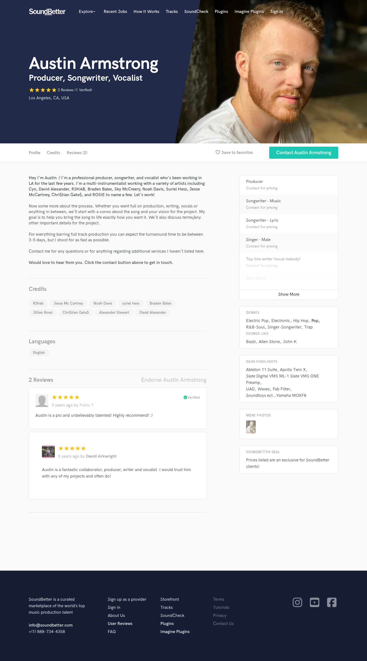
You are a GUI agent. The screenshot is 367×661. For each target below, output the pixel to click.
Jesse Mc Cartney (68, 303)
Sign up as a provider (127, 599)
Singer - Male (258, 239)
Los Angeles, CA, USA (49, 98)
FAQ (112, 631)
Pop (314, 320)
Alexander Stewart (114, 312)
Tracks (172, 11)
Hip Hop (300, 320)
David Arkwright (101, 456)
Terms (218, 599)
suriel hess (130, 303)
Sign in (276, 11)
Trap (308, 327)
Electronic (280, 320)
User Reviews (120, 623)
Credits (53, 152)
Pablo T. (87, 405)
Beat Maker (256, 278)
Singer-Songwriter (284, 327)
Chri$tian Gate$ (76, 312)
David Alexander (152, 312)
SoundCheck (196, 11)
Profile (34, 152)
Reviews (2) (77, 152)
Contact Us (223, 623)
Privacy (219, 615)
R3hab (38, 303)
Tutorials (221, 607)
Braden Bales (160, 303)
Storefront (169, 599)
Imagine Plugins (249, 11)
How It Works (146, 11)
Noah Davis (102, 303)
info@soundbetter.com (51, 625)
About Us (116, 615)
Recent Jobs (115, 11)
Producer (254, 181)
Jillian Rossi (42, 312)
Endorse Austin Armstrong (174, 380)
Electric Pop (257, 320)
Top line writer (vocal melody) (273, 259)
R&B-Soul (255, 327)
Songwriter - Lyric (262, 220)
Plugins (221, 11)
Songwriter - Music (263, 201)
